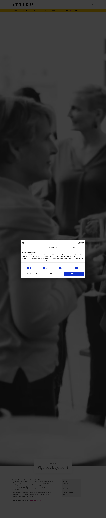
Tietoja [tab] (74, 247)
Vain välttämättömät (32, 273)
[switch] (45, 268)
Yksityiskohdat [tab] (53, 247)
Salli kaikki (73, 273)
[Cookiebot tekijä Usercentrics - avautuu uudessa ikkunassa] (77, 243)
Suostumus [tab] (31, 247)
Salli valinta (53, 273)
